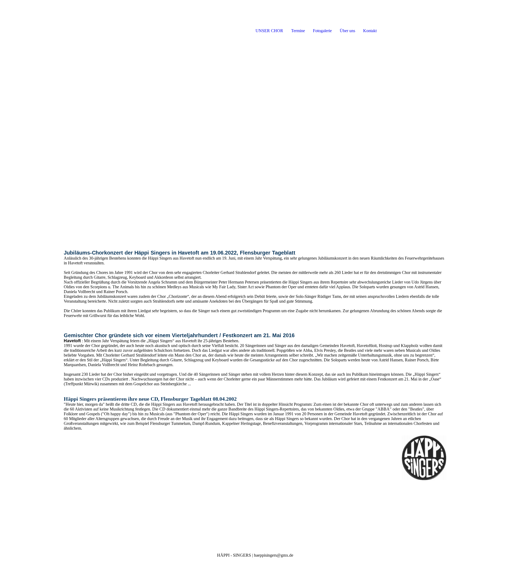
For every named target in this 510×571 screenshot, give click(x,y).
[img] (61, 21)
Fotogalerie (322, 30)
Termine (298, 30)
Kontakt (370, 30)
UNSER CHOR (269, 30)
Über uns (347, 30)
